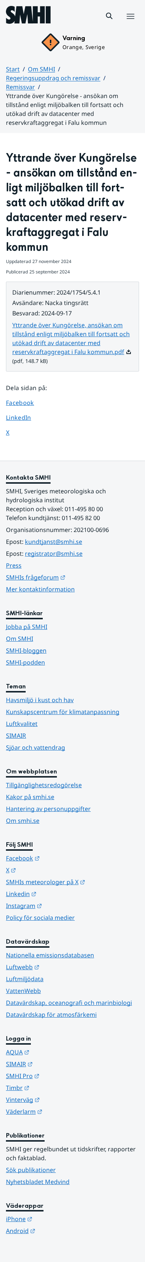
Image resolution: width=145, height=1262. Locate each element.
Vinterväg (59, 1099)
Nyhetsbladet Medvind (38, 1182)
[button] (109, 16)
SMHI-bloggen (26, 650)
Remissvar (20, 87)
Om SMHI (41, 69)
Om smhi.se (22, 821)
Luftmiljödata (25, 979)
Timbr (54, 1087)
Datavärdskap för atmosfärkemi (51, 1014)
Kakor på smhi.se (30, 797)
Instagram (60, 905)
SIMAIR (16, 735)
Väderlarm (60, 1111)
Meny (130, 24)
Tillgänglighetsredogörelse (44, 785)
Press (14, 565)
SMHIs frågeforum (72, 577)
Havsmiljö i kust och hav (40, 700)
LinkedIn (25, 417)
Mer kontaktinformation (40, 589)
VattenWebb (23, 991)
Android (57, 1230)
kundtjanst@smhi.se (53, 542)
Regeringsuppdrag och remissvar (53, 78)
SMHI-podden (25, 662)
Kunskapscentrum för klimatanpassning (62, 712)
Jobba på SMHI (26, 627)
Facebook (25, 402)
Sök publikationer (31, 1170)
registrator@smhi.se (54, 553)
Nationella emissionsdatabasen (50, 955)
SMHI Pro (59, 1075)
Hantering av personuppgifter (48, 809)
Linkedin (57, 893)
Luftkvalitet (22, 724)
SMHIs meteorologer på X (72, 881)
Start (13, 69)
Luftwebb (59, 967)
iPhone (55, 1218)
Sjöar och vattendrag (35, 747)
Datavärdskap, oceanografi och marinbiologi (69, 1003)
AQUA (54, 1052)
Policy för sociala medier (40, 918)
